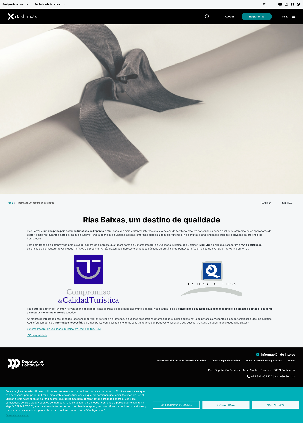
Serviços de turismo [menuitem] (13, 4)
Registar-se (256, 16)
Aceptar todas (276, 405)
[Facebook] (292, 4)
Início (10, 202)
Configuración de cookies (176, 405)
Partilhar (266, 202)
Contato (291, 360)
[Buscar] (211, 16)
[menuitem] (16, 4)
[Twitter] (298, 4)
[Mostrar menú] (293, 16)
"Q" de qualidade (37, 335)
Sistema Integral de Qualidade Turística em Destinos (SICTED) (64, 328)
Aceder (229, 16)
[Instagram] (286, 4)
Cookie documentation (17, 415)
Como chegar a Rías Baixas (226, 360)
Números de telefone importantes (264, 360)
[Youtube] (280, 4)
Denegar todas (226, 405)
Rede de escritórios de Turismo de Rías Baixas (182, 360)
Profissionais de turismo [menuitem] (48, 4)
